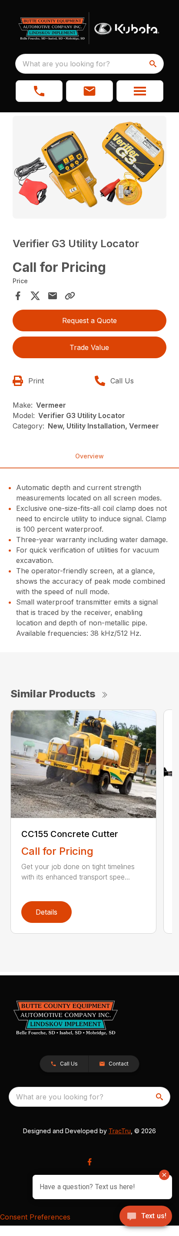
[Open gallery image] (90, 167)
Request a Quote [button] (89, 320)
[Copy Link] (70, 296)
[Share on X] (35, 296)
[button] (39, 91)
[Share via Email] (52, 296)
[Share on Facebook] (18, 296)
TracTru (120, 1131)
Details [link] (46, 912)
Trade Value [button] (89, 347)
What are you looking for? (66, 63)
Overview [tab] (89, 456)
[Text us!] (146, 1216)
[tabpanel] (90, 168)
